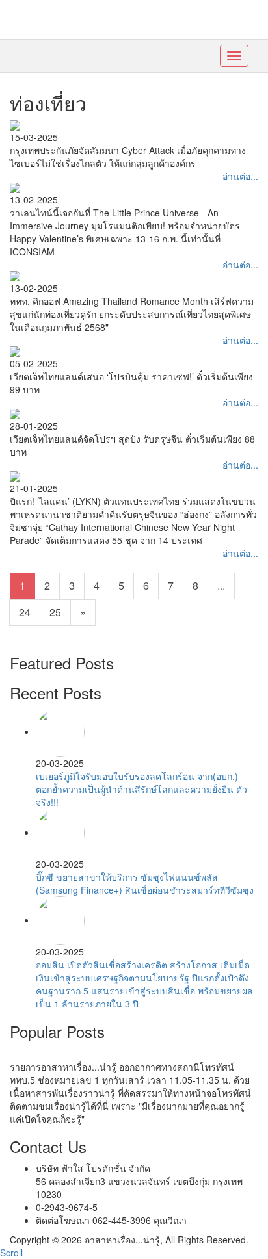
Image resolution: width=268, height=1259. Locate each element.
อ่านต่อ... (240, 176)
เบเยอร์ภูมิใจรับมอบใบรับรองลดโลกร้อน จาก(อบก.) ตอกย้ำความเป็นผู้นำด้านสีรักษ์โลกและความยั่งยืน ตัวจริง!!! (141, 789)
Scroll (11, 1252)
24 (25, 611)
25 (55, 611)
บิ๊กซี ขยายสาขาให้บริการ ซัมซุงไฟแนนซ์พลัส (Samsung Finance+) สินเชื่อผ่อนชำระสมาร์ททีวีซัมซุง (145, 883)
